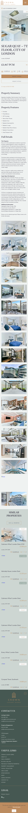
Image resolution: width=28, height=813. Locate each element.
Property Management (7, 766)
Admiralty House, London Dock (10, 571)
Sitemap (3, 782)
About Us (4, 756)
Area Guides (4, 770)
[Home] (8, 2)
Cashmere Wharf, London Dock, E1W (12, 544)
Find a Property (5, 759)
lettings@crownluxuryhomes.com (8, 719)
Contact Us (4, 780)
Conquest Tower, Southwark (9, 679)
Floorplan (7, 71)
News (2, 775)
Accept (14, 810)
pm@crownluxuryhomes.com (7, 729)
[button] (25, 2)
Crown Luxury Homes (7, 754)
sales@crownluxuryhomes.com (8, 721)
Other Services (5, 773)
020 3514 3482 (10, 86)
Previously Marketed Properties (10, 763)
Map (15, 71)
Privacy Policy (5, 794)
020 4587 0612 (4, 717)
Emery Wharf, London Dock (9, 652)
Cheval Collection (6, 768)
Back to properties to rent (9, 8)
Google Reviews (5, 777)
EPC (19, 71)
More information (16, 807)
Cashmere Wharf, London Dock (11, 598)
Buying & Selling (6, 761)
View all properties (14, 523)
